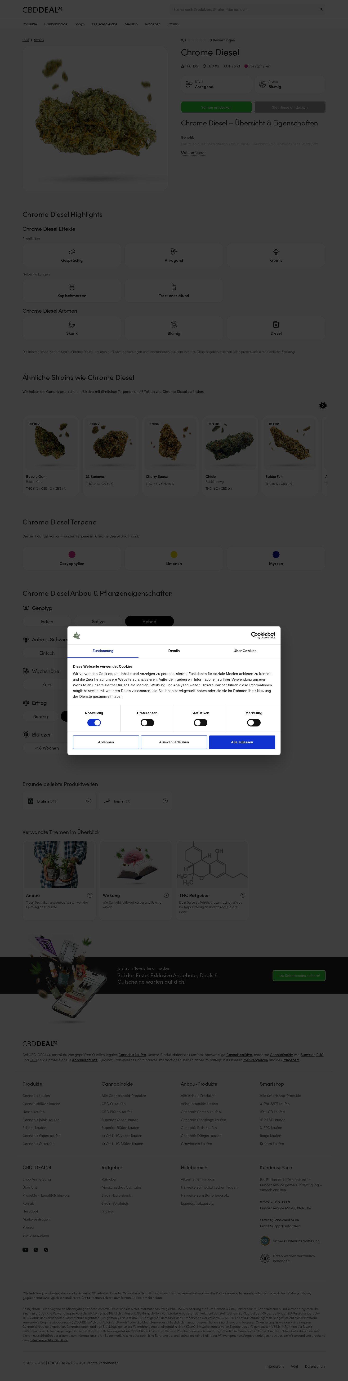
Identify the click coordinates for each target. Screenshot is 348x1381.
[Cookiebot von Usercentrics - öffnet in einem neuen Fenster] (254, 635)
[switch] (147, 722)
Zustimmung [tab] (103, 651)
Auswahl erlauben (174, 742)
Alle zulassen (242, 742)
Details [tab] (174, 651)
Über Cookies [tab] (245, 651)
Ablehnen (106, 742)
